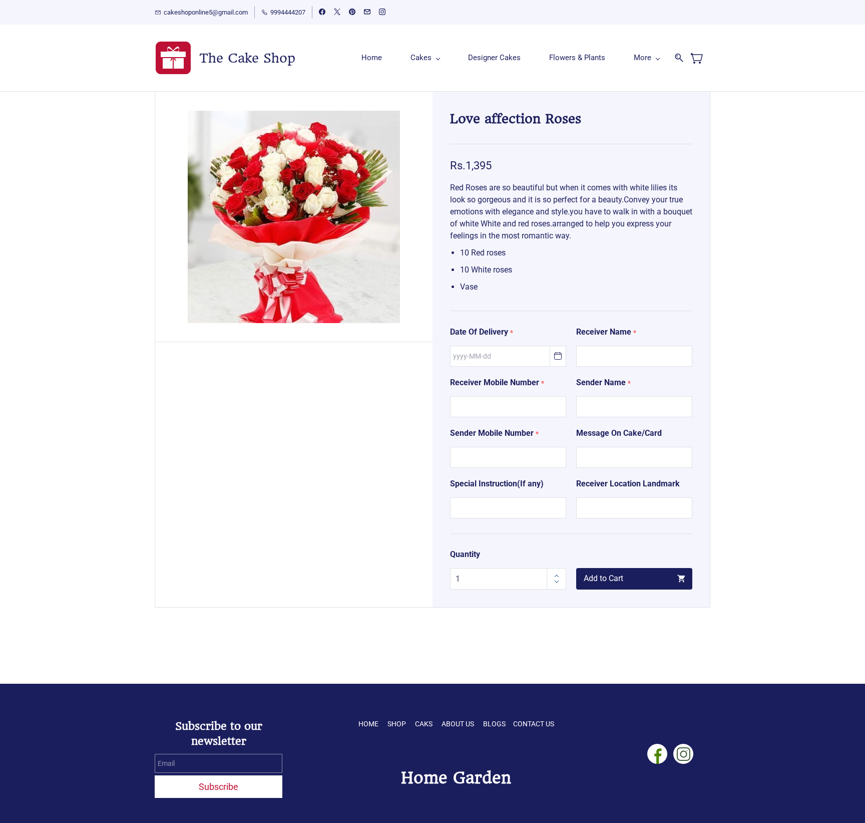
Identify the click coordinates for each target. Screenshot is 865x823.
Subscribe (218, 786)
